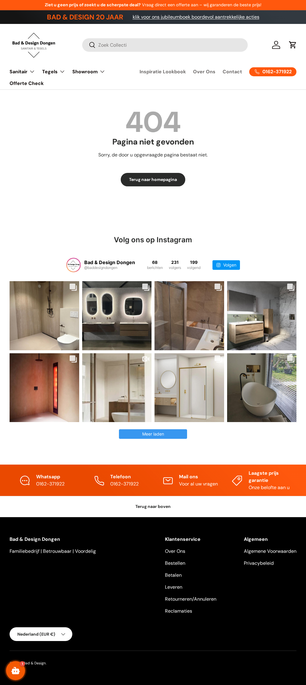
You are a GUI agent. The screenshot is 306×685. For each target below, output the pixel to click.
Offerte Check (27, 83)
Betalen (173, 575)
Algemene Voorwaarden (270, 551)
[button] (292, 44)
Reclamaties (178, 611)
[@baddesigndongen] (73, 265)
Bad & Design (34, 663)
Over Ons (204, 71)
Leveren (173, 587)
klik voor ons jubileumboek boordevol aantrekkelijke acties (196, 17)
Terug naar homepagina (153, 179)
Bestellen (175, 563)
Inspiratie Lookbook (163, 71)
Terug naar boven (153, 506)
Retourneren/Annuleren (190, 599)
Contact (232, 71)
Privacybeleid (259, 563)
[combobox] (165, 45)
